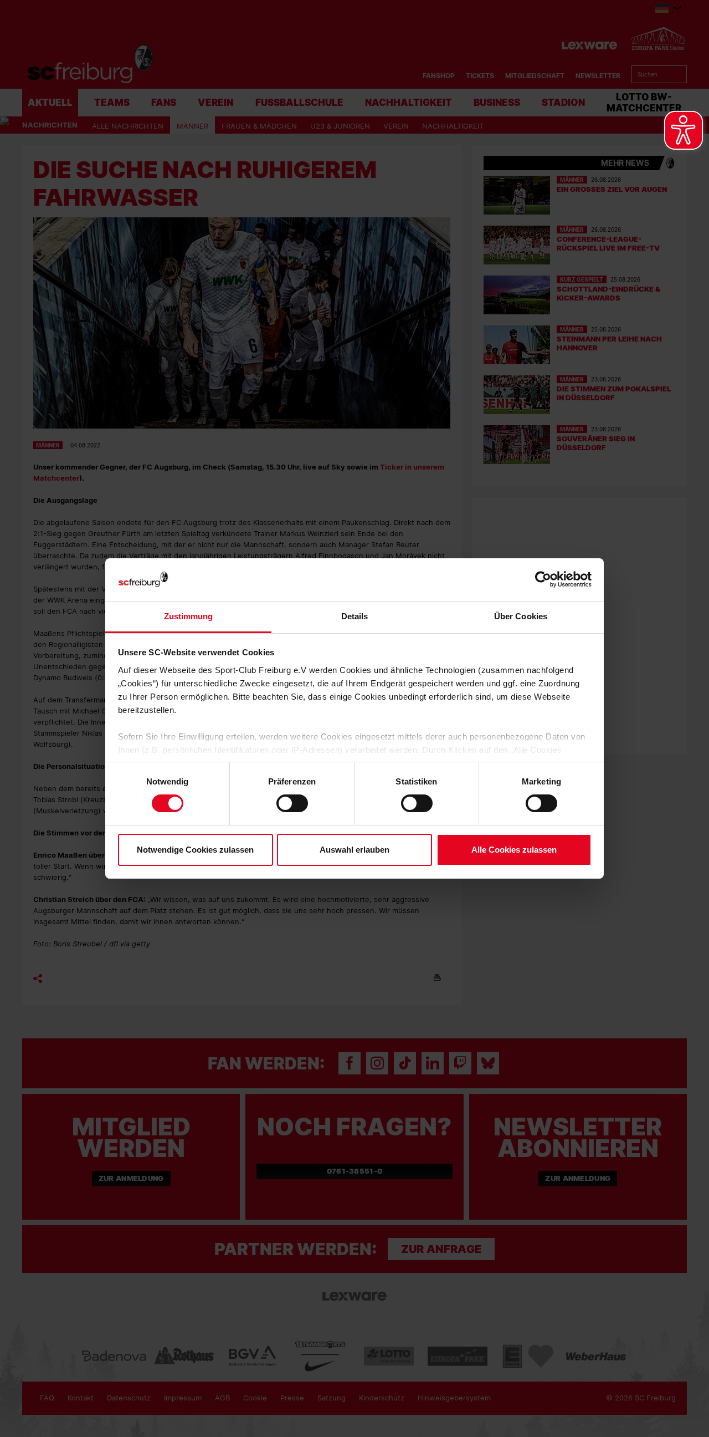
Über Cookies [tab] (520, 616)
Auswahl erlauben (354, 849)
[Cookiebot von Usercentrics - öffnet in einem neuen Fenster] (543, 579)
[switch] (292, 803)
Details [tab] (354, 616)
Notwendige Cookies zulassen (195, 849)
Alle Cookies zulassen (514, 849)
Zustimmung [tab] (188, 616)
